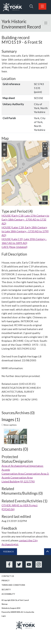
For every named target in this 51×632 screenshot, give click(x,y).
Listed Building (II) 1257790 (18, 481)
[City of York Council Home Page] (13, 7)
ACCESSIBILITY (8, 594)
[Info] (4, 154)
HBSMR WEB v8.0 (17, 612)
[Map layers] (4, 145)
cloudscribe (30, 612)
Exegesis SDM (15, 608)
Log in (4, 616)
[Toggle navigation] (45, 23)
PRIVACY (6, 580)
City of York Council (22, 600)
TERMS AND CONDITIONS (13, 585)
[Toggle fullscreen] (45, 145)
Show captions (10, 425)
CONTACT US (8, 576)
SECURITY (6, 589)
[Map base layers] (4, 149)
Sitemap (4, 604)
